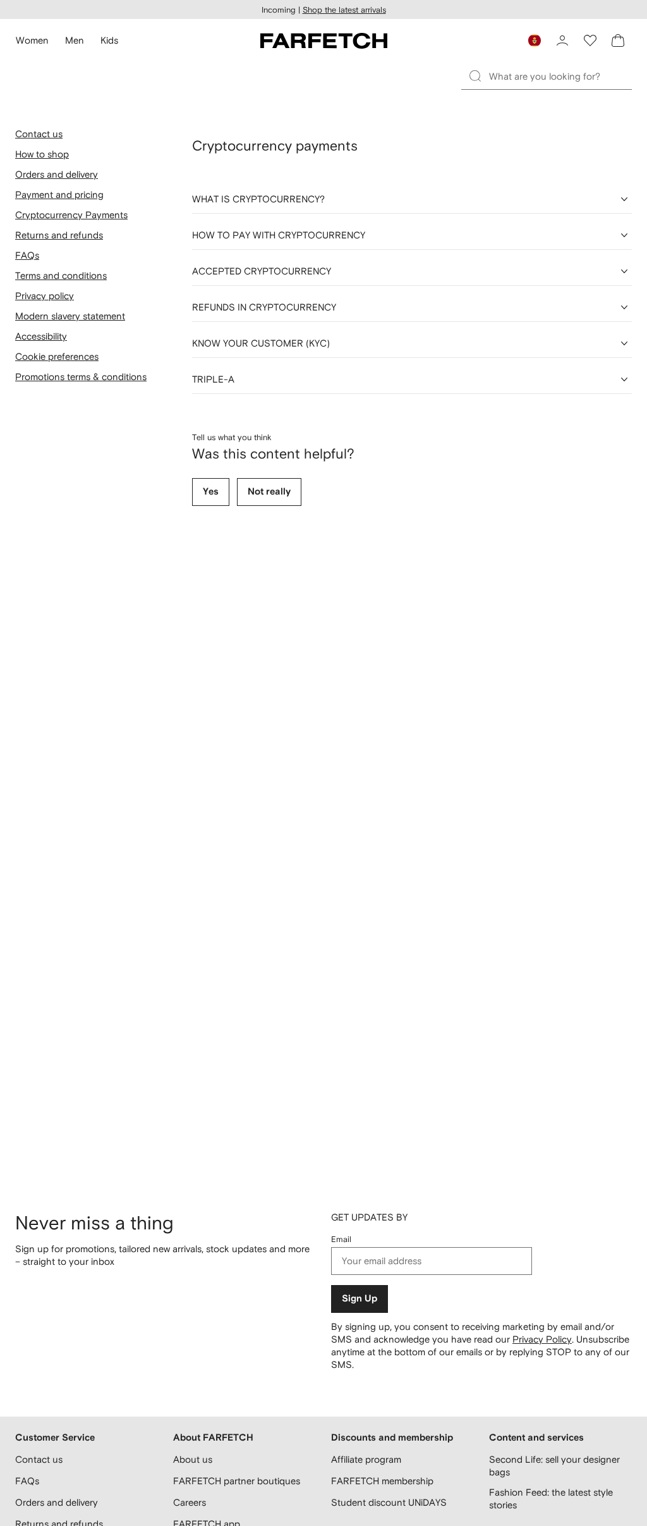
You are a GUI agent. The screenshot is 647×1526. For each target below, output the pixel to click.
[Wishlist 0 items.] (590, 40)
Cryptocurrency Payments (71, 214)
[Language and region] (534, 40)
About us (192, 1459)
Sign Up (359, 1298)
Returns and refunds (59, 235)
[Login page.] (562, 40)
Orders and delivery (56, 174)
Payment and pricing (59, 194)
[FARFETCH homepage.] (323, 40)
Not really (269, 491)
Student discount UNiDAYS (389, 1502)
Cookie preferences (57, 356)
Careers (189, 1502)
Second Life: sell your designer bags (554, 1466)
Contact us (39, 133)
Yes (211, 491)
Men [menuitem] (74, 40)
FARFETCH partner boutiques (236, 1481)
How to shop (42, 154)
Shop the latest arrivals (344, 10)
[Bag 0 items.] (618, 40)
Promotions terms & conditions (81, 376)
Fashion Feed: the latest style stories (551, 1498)
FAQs (27, 255)
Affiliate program (366, 1459)
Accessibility (41, 336)
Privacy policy (44, 295)
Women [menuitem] (32, 40)
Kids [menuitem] (109, 40)
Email (341, 1239)
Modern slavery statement (70, 316)
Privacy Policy (542, 1339)
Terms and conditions (61, 275)
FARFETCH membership (382, 1481)
